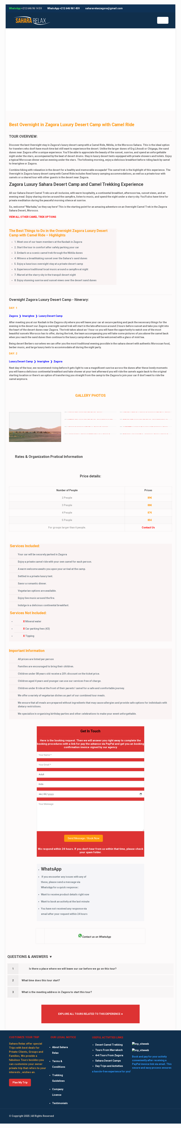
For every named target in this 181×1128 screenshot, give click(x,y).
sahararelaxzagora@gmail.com (104, 8)
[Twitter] (156, 8)
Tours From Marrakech (109, 1050)
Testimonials (60, 1103)
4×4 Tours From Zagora (109, 1055)
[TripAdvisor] (170, 8)
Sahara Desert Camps (108, 1060)
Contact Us (148, 527)
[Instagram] (165, 8)
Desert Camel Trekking (109, 1044)
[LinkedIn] (160, 8)
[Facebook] (151, 8)
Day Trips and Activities (109, 1066)
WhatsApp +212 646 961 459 (63, 8)
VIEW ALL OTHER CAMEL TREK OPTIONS (32, 216)
